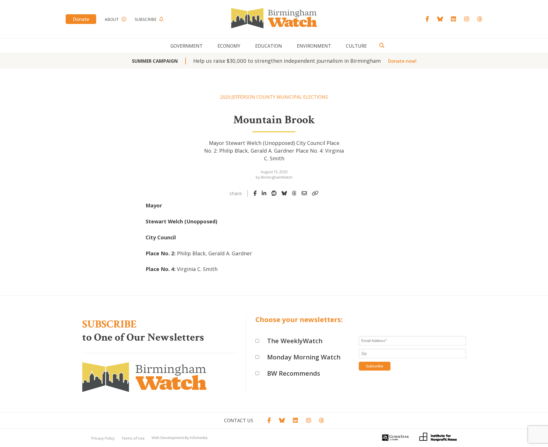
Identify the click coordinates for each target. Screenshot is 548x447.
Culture (356, 46)
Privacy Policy (103, 438)
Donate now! (402, 61)
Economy (228, 46)
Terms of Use (133, 438)
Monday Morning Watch (304, 357)
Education (268, 46)
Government (186, 46)
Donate (81, 19)
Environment (314, 46)
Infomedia (198, 437)
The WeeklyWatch (295, 340)
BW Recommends (293, 373)
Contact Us (238, 420)
